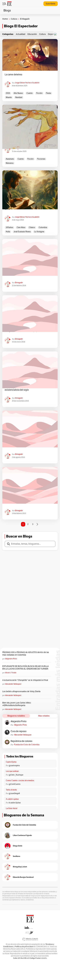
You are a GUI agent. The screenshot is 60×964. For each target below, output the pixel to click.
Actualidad (20, 34)
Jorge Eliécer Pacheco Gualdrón (27, 83)
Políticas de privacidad (24, 946)
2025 (8, 93)
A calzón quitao (12, 799)
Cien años (21, 227)
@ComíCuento (14, 784)
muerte (9, 97)
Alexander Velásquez (13, 684)
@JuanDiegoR (14, 793)
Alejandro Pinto (11, 659)
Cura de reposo (18, 731)
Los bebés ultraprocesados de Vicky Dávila (21, 691)
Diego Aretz (17, 846)
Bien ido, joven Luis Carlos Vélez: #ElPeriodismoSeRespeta (16, 704)
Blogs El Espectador (21, 26)
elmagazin (19, 283)
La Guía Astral (11, 808)
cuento (30, 93)
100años (9, 227)
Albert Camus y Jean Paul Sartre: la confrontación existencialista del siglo (29, 388)
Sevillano (16, 856)
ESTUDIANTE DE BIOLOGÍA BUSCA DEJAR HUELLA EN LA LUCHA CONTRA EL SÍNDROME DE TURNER (25, 667)
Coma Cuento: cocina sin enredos (20, 780)
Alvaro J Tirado (10, 673)
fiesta (48, 93)
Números (9, 163)
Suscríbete (50, 3)
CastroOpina (11, 762)
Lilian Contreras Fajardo (22, 835)
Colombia (43, 227)
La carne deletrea (13, 74)
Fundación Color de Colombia (26, 745)
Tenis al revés (11, 790)
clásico (32, 227)
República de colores (21, 741)
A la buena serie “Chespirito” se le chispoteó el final (25, 680)
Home (5, 19)
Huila (8, 232)
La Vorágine (39, 232)
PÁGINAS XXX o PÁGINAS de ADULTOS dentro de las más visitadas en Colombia (25, 653)
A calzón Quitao (15, 803)
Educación (32, 34)
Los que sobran (12, 771)
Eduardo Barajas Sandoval (23, 877)
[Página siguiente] (37, 524)
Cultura (14, 19)
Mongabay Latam (20, 867)
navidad (18, 97)
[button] (56, 34)
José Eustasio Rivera (22, 232)
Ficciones (41, 159)
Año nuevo (18, 93)
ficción (39, 93)
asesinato (10, 159)
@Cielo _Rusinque (16, 775)
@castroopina (14, 766)
